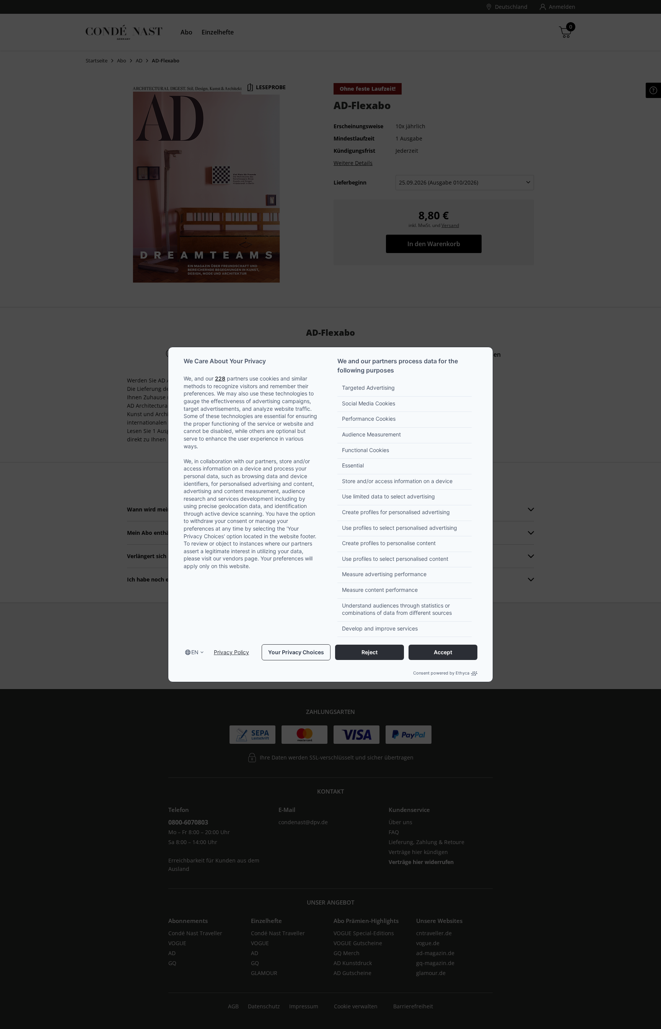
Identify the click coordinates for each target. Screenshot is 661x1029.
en (195, 652)
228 (220, 378)
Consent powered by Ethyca (441, 673)
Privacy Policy (231, 652)
